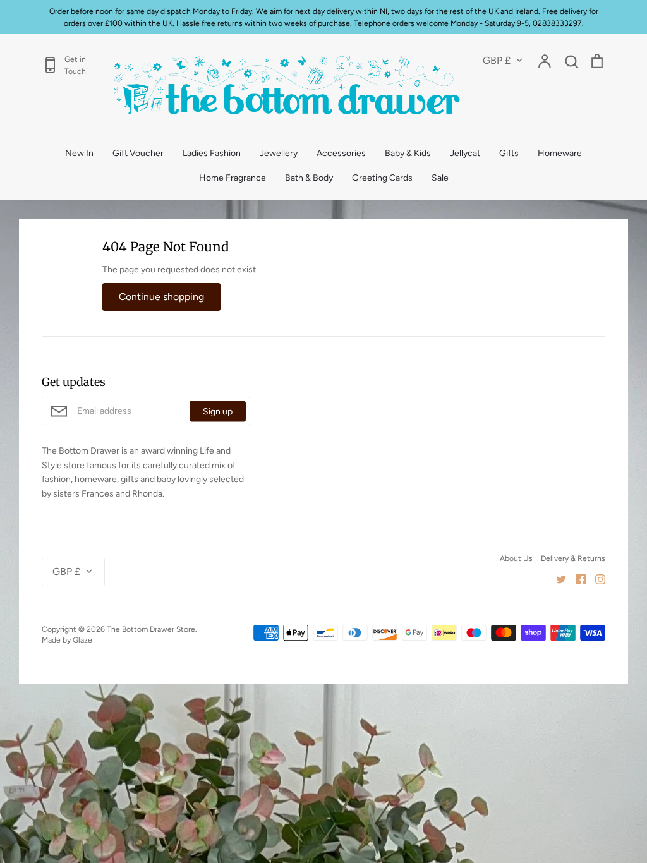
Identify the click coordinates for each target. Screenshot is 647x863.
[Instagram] (595, 578)
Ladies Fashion (212, 153)
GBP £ (497, 60)
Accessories (341, 153)
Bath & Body (309, 177)
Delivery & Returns (573, 558)
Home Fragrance (232, 177)
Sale (440, 177)
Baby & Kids (408, 153)
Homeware (560, 153)
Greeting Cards (382, 177)
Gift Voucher (138, 153)
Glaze (82, 639)
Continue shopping (161, 297)
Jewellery (279, 153)
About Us (516, 558)
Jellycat (465, 153)
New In (79, 153)
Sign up (218, 411)
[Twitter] (556, 578)
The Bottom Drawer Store (151, 629)
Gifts (509, 153)
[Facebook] (576, 578)
